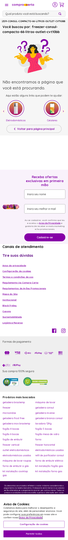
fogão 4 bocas (11, 428)
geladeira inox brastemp (16, 423)
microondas (9, 412)
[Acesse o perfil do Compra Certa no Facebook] (54, 332)
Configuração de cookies (34, 524)
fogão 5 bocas (43, 428)
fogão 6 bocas (11, 434)
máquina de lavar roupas (17, 460)
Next (63, 111)
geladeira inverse (45, 412)
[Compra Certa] (32, 5)
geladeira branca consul (49, 418)
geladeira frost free (13, 418)
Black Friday (9, 305)
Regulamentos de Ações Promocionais (24, 288)
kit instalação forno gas (48, 471)
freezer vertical (11, 444)
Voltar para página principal (36, 129)
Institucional (9, 300)
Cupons (6, 311)
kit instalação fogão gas (49, 466)
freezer (6, 407)
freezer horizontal (45, 444)
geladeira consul (44, 407)
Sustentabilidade (12, 317)
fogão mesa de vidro (47, 434)
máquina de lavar (45, 402)
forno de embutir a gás (16, 466)
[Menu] (6, 5)
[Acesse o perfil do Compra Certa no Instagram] (63, 332)
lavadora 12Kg (43, 423)
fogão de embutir (12, 439)
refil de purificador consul (49, 455)
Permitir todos (34, 533)
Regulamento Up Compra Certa (20, 282)
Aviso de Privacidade (50, 223)
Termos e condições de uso (17, 277)
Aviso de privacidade (14, 265)
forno (38, 439)
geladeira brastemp (14, 402)
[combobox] (34, 14)
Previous (4, 111)
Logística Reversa (12, 322)
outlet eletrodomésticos (16, 450)
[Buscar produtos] (61, 14)
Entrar (55, 4)
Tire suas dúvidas (17, 255)
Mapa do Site (9, 294)
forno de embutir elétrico (49, 460)
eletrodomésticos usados (49, 450)
